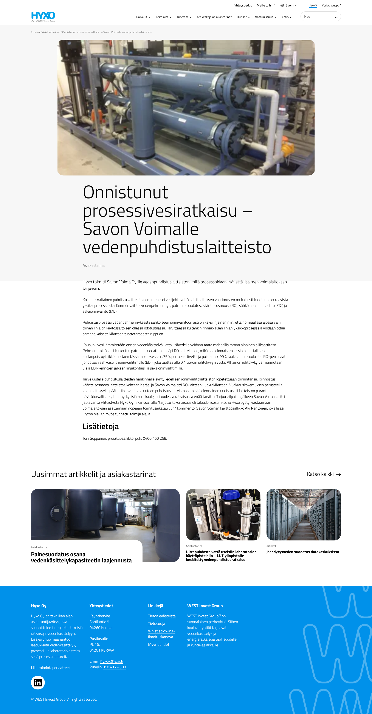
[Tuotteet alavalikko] (190, 17)
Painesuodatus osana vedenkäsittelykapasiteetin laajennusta (81, 557)
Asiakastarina (94, 265)
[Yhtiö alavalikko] (291, 17)
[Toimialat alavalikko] (170, 17)
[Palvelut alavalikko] (149, 17)
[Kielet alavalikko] (296, 5)
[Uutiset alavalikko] (249, 17)
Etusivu (35, 32)
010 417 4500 (114, 667)
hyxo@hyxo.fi (111, 661)
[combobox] (321, 16)
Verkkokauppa (330, 5)
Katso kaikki (320, 474)
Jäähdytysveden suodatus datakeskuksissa (303, 552)
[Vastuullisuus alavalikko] (275, 17)
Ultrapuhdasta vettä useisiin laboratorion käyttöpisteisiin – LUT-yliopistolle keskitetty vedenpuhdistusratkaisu (221, 556)
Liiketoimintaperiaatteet (50, 668)
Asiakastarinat (51, 32)
